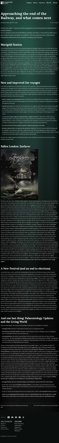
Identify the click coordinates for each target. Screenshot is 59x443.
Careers (42, 3)
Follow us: (3, 417)
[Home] (7, 3)
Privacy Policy (5, 429)
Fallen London (54, 22)
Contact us (4, 427)
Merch (48, 3)
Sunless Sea (18, 427)
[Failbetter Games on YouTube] (20, 417)
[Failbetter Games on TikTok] (23, 417)
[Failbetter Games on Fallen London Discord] (12, 417)
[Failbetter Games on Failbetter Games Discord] (16, 417)
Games (29, 3)
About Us (3, 423)
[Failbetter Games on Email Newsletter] (8, 417)
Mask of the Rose (19, 423)
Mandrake (17, 430)
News (35, 3)
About (55, 3)
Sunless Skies (18, 425)
